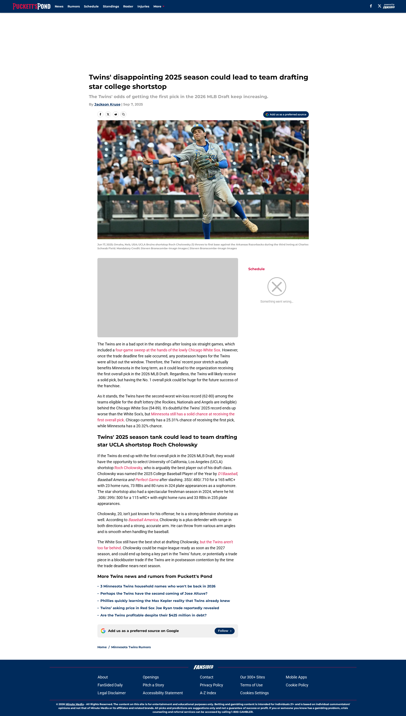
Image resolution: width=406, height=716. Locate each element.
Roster (128, 6)
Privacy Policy (211, 685)
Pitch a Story (153, 685)
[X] (379, 6)
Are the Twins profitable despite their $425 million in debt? (153, 615)
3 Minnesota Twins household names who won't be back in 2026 (157, 586)
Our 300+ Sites (252, 677)
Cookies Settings (254, 693)
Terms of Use (251, 685)
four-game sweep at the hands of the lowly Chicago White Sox (168, 350)
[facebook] (371, 6)
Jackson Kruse (107, 104)
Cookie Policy (297, 685)
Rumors (74, 6)
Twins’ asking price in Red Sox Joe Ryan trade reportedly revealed (159, 608)
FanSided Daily (110, 685)
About (103, 677)
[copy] (123, 114)
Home (102, 647)
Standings (111, 6)
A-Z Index (208, 693)
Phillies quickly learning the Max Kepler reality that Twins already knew (165, 601)
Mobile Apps (296, 677)
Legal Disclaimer (112, 693)
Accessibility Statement (163, 693)
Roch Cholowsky (128, 467)
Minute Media (75, 704)
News (59, 6)
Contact (206, 677)
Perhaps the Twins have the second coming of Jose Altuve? (153, 593)
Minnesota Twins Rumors (131, 647)
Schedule (91, 6)
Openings (151, 677)
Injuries (143, 6)
